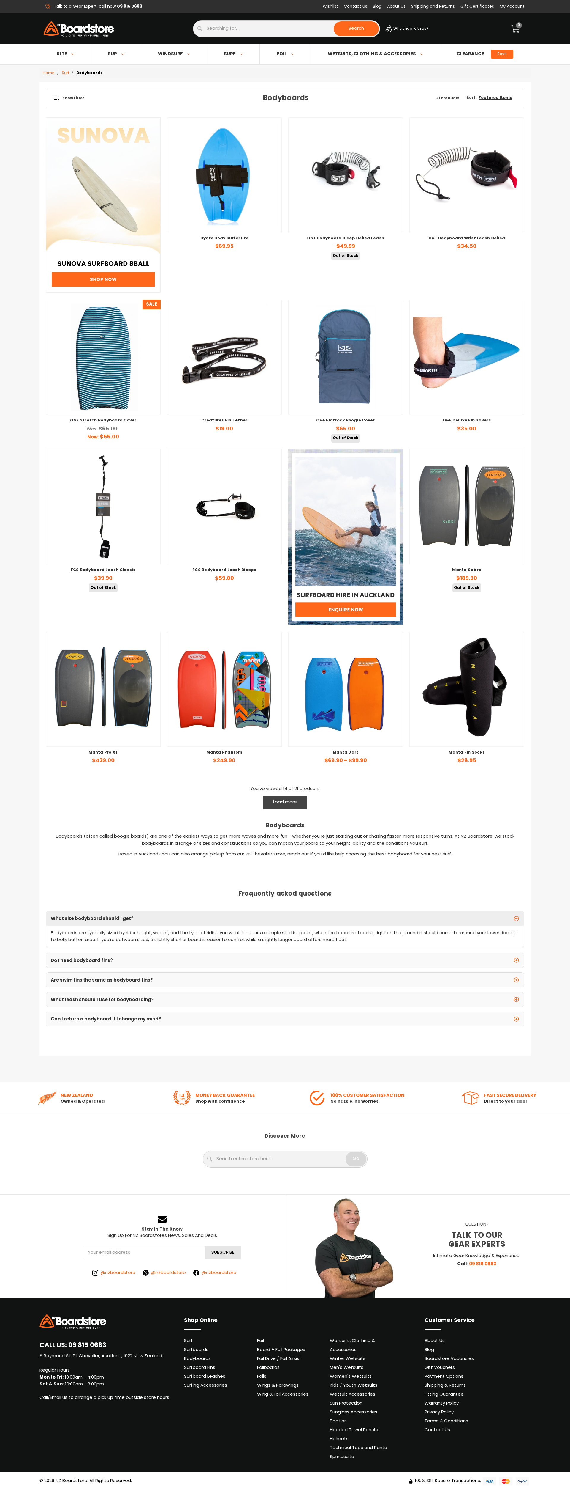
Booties (338, 1421)
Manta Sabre (466, 570)
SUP (112, 54)
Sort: (471, 98)
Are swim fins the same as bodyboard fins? (102, 980)
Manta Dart (346, 752)
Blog (377, 7)
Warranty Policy (442, 1403)
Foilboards (268, 1368)
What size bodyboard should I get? (92, 919)
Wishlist (330, 7)
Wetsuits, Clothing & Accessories (372, 54)
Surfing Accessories (205, 1385)
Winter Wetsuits (347, 1359)
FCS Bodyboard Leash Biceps (224, 570)
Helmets (339, 1439)
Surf (230, 54)
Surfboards (196, 1350)
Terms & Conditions (446, 1421)
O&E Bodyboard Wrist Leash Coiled (466, 238)
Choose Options (224, 219)
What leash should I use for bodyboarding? (102, 1000)
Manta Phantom (224, 752)
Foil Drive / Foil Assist (279, 1359)
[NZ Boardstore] (78, 29)
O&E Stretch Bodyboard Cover (103, 420)
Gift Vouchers (440, 1368)
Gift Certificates (477, 7)
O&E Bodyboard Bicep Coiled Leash (345, 238)
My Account (512, 7)
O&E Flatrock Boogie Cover (345, 420)
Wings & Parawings (278, 1385)
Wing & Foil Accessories (282, 1394)
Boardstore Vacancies (449, 1359)
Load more (285, 802)
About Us (396, 7)
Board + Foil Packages (281, 1350)
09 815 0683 (482, 1264)
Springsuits (342, 1457)
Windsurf (170, 54)
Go (356, 1159)
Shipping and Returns (433, 7)
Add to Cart (103, 401)
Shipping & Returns (445, 1385)
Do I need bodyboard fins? (82, 961)
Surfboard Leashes (204, 1376)
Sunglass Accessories (353, 1412)
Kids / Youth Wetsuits (353, 1385)
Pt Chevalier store (265, 854)
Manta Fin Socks (467, 752)
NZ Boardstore (477, 836)
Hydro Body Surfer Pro (224, 238)
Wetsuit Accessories (352, 1394)
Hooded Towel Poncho (355, 1430)
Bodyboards (197, 1359)
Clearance (481, 54)
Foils (261, 1376)
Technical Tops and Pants (358, 1448)
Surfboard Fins (199, 1368)
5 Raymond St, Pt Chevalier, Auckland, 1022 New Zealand (100, 1356)
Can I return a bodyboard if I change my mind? (106, 1019)
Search (356, 28)
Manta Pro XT (103, 752)
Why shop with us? (410, 29)
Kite (62, 54)
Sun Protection (346, 1403)
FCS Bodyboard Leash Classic (103, 570)
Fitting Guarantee (444, 1394)
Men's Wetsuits (346, 1368)
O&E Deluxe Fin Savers (467, 420)
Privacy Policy (439, 1412)
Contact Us (355, 7)
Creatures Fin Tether (224, 420)
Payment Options (444, 1376)
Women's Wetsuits (351, 1376)
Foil (282, 54)
